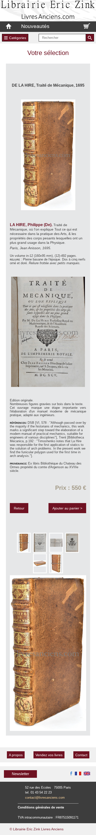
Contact (81, 755)
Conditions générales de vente (41, 807)
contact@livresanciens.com (45, 797)
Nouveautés (35, 26)
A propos (16, 755)
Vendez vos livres (49, 755)
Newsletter (20, 774)
